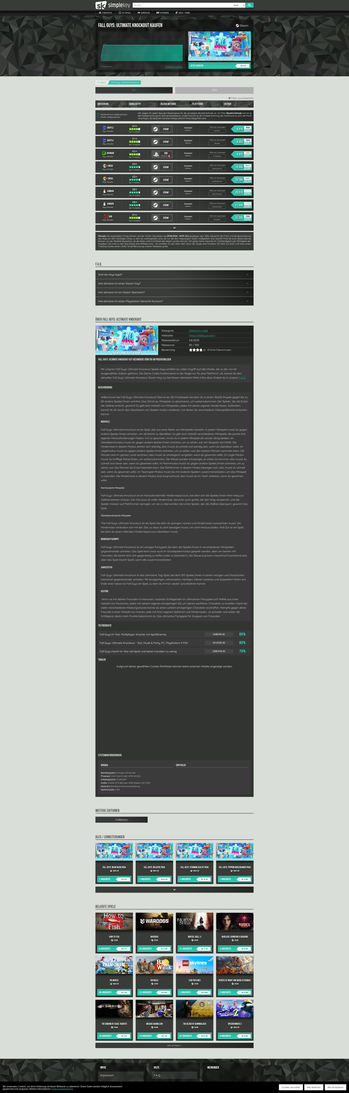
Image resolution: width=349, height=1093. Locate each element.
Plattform (195, 330)
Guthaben (164, 13)
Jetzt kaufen (218, 65)
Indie (205, 330)
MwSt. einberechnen (110, 117)
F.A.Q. (242, 377)
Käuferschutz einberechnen (113, 114)
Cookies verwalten (291, 1087)
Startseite (107, 13)
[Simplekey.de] (112, 5)
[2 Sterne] (192, 350)
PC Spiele (126, 13)
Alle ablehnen (314, 1087)
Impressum (107, 1075)
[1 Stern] (190, 350)
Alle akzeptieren (335, 1087)
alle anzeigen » (174, 1045)
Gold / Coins (184, 13)
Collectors (121, 819)
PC (134, 90)
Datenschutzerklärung (62, 1089)
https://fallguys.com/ (202, 335)
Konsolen (145, 13)
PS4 (214, 90)
